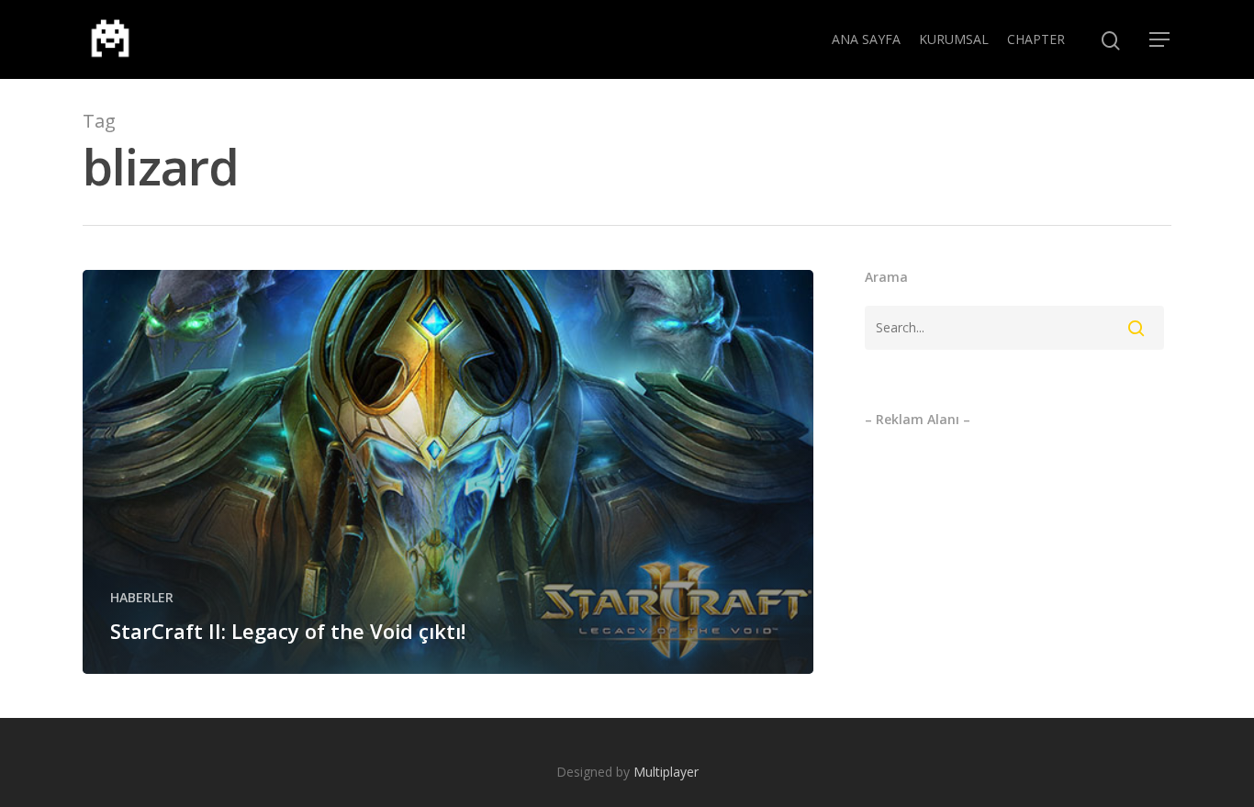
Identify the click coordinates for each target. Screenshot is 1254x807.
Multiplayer (666, 771)
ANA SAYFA (866, 39)
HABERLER (142, 597)
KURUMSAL (954, 39)
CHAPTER (1036, 39)
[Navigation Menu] (1160, 39)
